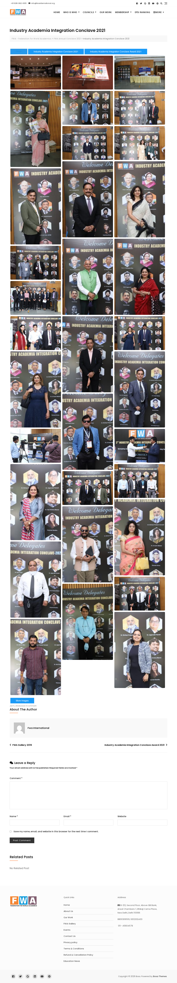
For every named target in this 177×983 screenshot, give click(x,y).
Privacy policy (70, 942)
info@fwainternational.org (43, 3)
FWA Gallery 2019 (22, 745)
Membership (122, 12)
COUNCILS (88, 12)
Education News (72, 961)
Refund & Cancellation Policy (78, 954)
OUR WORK (106, 12)
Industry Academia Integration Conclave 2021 (56, 51)
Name (14, 816)
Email (67, 816)
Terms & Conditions (74, 948)
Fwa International (38, 728)
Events (67, 929)
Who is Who (70, 12)
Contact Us (70, 936)
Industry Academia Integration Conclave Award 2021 (116, 51)
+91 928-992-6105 (18, 3)
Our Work (68, 917)
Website (122, 816)
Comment (16, 778)
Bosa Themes (160, 976)
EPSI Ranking (142, 12)
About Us (68, 911)
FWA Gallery (70, 923)
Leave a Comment (28, 705)
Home (57, 12)
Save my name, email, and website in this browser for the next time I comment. (56, 831)
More (158, 12)
